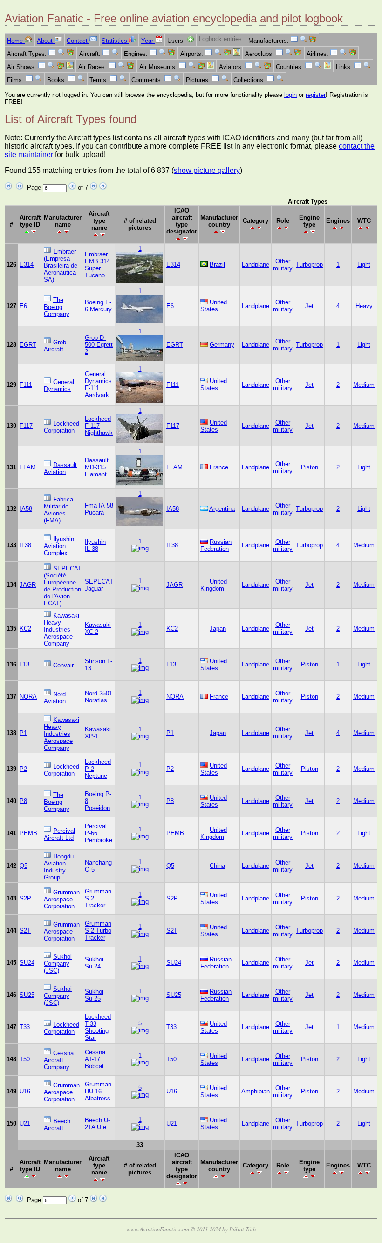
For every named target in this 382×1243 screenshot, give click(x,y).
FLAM (28, 467)
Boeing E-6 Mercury (98, 306)
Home (16, 40)
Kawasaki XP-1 (98, 733)
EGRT (28, 344)
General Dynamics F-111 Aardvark (98, 384)
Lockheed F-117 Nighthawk (99, 425)
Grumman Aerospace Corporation (62, 899)
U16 (25, 1091)
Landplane (255, 264)
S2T (25, 930)
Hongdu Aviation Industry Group (59, 867)
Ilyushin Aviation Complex (59, 546)
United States (213, 306)
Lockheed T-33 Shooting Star (98, 1027)
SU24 (27, 962)
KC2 (25, 628)
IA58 (26, 508)
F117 (26, 425)
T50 (25, 1059)
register (316, 94)
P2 (23, 768)
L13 (24, 664)
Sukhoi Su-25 (94, 995)
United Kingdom (213, 585)
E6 (23, 305)
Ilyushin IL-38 (95, 545)
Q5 (23, 865)
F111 (26, 384)
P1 (23, 732)
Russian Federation (216, 545)
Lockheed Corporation (61, 427)
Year (148, 40)
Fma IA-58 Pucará (99, 509)
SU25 (27, 994)
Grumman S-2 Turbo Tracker (98, 930)
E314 (27, 264)
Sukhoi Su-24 (94, 963)
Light (363, 264)
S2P (25, 898)
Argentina (222, 508)
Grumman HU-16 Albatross (98, 1091)
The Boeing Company (56, 306)
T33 (25, 1026)
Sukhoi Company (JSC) (58, 963)
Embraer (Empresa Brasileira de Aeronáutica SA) (60, 265)
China (217, 865)
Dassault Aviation (60, 468)
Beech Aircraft (57, 1125)
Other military (283, 265)
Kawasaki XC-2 (98, 628)
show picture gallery (207, 170)
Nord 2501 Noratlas (98, 697)
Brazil (217, 264)
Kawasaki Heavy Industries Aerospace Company (61, 629)
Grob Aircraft (55, 346)
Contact (78, 40)
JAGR (28, 584)
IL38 (25, 545)
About (46, 40)
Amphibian (255, 1091)
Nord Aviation (55, 698)
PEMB (28, 833)
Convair (63, 665)
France (219, 467)
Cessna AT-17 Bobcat (95, 1059)
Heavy (364, 305)
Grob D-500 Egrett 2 (99, 344)
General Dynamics (59, 385)
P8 (23, 800)
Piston (309, 467)
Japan (218, 628)
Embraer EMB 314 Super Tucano (97, 265)
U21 (25, 1123)
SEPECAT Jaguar (99, 585)
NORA (28, 696)
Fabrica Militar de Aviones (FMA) (58, 510)
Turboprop (309, 264)
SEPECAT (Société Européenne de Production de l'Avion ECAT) (63, 586)
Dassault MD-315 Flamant (97, 467)
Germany (222, 344)
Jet (309, 305)
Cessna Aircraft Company (59, 1060)
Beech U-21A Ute (97, 1124)
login (290, 94)
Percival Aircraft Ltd (59, 834)
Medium (364, 384)
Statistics (115, 40)
